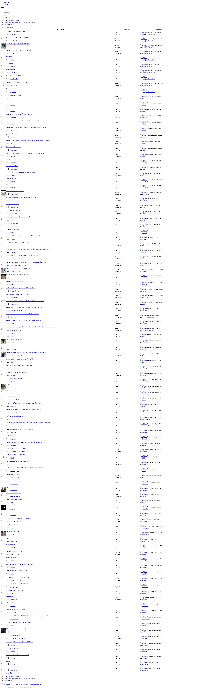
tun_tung (12, 137)
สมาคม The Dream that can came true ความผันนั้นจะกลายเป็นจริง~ (23, 409)
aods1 (11, 143)
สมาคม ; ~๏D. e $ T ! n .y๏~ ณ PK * (15, 551)
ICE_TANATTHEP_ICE (16, 451)
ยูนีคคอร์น (145, 509)
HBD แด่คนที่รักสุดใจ (12, 648)
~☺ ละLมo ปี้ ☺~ (10, 602)
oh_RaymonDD (146, 619)
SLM (11, 509)
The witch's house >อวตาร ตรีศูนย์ (15, 75)
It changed (144, 258)
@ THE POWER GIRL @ (12, 229)
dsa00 (143, 304)
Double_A (13, 323)
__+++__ (8, 667)
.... (6, 512)
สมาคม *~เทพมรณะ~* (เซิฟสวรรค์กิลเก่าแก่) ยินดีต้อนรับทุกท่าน (23, 320)
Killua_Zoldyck (146, 419)
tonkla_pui (13, 406)
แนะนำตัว (8, 538)
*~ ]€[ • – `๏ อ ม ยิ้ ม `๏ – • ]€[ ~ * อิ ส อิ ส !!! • (18, 37)
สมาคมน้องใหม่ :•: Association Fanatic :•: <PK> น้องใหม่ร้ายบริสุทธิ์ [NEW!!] (26, 352)
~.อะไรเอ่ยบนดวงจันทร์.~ (149, 330)
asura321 (8, 108)
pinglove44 (145, 175)
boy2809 (144, 574)
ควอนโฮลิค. (13, 291)
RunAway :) (145, 580)
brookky (12, 105)
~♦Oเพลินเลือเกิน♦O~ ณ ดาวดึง (14, 499)
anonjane (144, 349)
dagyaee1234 (13, 541)
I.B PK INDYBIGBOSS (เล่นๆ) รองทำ (16, 454)
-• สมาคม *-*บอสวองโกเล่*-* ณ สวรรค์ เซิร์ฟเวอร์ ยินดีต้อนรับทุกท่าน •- (25, 153)
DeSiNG (12, 200)
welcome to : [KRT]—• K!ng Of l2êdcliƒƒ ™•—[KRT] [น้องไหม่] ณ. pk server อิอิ (27, 615)
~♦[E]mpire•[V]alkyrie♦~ (12, 487)
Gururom (12, 567)
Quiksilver (13, 304)
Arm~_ (12, 317)
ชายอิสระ (13, 464)
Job (143, 412)
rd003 (11, 98)
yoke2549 (12, 252)
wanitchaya (13, 162)
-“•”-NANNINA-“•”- (15, 258)
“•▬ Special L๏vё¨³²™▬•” (13, 531)
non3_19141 (13, 670)
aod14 (12, 130)
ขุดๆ (7, 346)
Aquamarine (13, 226)
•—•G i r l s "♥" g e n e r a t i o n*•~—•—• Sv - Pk (18, 268)
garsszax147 (13, 645)
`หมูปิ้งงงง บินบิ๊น (146, 388)
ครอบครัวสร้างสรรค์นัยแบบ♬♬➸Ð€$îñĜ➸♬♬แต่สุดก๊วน (22, 197)
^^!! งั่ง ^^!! (145, 625)
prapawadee (145, 323)
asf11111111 (13, 612)
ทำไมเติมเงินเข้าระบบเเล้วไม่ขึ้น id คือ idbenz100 (19, 114)
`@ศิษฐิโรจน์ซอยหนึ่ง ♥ (148, 34)
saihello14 (144, 291)
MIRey (144, 471)
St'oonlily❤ (13, 632)
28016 (12, 53)
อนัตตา (12, 124)
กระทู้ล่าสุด (159, 29)
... (20, 41)
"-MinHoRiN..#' (146, 394)
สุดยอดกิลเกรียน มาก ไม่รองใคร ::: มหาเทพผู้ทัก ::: (19, 429)
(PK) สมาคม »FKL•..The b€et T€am (15, 339)
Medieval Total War (11, 178)
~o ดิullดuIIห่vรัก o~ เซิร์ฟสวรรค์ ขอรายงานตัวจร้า (19, 518)
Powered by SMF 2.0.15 (10, 684)
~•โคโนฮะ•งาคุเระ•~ (11, 435)
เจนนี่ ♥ (144, 632)
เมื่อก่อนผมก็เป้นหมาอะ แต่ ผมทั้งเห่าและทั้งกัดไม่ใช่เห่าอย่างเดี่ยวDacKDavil (26, 236)
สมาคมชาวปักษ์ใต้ (11, 505)
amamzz (12, 387)
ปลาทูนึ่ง (144, 200)
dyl (11, 245)
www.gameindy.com (6, 17)
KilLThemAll (13, 150)
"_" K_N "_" (145, 226)
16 (19, 271)
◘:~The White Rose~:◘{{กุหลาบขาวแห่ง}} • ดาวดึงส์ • (20, 288)
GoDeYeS (13, 368)
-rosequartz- (145, 593)
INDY (12, 85)
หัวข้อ (57, 29)
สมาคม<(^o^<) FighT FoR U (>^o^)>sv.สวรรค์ (18, 50)
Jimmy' (144, 207)
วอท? (143, 265)
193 (17, 554)
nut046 (143, 477)
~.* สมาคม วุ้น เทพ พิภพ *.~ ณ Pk (15, 590)
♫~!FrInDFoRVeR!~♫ (11, 396)
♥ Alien (144, 220)
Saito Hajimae (145, 528)
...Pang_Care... (145, 194)
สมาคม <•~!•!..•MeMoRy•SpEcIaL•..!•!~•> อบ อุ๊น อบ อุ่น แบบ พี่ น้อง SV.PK (26, 262)
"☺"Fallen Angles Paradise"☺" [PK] (15, 31)
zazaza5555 (13, 181)
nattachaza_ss (13, 278)
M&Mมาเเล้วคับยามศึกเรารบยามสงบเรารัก (17, 655)
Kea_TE (12, 471)
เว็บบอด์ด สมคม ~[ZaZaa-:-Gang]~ (15, 95)
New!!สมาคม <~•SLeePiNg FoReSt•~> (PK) (17, 577)
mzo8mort (12, 606)
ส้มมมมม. (144, 638)
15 (22, 47)
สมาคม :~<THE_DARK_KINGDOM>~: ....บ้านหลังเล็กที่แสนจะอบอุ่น (24, 442)
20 (21, 41)
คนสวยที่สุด (9, 56)
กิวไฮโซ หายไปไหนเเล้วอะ (13, 147)
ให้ (7, 88)
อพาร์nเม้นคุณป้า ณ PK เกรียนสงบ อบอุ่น (17, 461)
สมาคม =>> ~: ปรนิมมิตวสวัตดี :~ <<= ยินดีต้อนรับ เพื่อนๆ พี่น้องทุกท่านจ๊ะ (26, 120)
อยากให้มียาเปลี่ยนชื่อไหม (13, 524)
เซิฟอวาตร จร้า (10, 63)
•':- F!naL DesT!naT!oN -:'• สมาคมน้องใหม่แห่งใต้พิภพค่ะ (21, 172)
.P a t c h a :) (145, 297)
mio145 (12, 561)
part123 (12, 528)
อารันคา (12, 60)
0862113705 (145, 664)
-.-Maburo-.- (13, 175)
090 (7, 184)
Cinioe (12, 599)
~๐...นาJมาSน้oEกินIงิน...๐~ (149, 317)
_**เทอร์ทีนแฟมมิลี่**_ (12, 166)
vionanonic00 (13, 426)
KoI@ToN (13, 658)
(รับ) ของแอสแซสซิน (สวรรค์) (14, 378)
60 (16, 245)
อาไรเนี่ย (12, 239)
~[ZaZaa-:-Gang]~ (10, 333)
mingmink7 (13, 439)
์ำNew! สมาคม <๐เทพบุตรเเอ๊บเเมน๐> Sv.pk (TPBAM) (20, 365)
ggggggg (8, 661)
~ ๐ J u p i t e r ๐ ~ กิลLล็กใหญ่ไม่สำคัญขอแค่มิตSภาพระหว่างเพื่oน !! (24, 467)
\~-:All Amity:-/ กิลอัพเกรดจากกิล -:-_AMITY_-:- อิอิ (19, 642)
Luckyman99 (13, 297)
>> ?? (7, 385)
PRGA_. (12, 220)
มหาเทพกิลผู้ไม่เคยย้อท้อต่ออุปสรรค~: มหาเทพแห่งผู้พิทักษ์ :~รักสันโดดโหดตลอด (28, 422)
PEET (12, 213)
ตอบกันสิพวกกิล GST (11, 544)
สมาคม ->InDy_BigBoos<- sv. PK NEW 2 (17, 82)
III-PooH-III (145, 484)
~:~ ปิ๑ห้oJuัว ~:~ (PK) (12, 223)
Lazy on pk (13, 419)
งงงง (143, 98)
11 (18, 477)
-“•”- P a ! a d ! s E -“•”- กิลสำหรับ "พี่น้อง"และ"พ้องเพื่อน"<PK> (23, 255)
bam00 (12, 502)
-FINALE (12, 342)
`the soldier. (145, 554)
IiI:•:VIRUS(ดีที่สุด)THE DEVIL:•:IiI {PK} (17, 635)
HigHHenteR (13, 490)
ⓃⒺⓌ (12, 271)
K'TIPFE (144, 130)
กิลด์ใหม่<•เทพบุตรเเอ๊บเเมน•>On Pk (15, 416)
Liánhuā (144, 547)
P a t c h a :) (13, 355)
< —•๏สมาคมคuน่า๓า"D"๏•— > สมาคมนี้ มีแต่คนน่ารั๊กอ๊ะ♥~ (22, 314)
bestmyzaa (13, 349)
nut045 (12, 477)
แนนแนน (12, 375)
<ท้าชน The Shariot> (11, 557)
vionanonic (13, 432)
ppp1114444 (13, 547)
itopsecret (12, 651)
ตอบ (125, 29)
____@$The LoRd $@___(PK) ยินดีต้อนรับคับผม (19, 622)
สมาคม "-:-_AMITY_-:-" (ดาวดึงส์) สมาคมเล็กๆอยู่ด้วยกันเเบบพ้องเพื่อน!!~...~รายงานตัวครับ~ (31, 327)
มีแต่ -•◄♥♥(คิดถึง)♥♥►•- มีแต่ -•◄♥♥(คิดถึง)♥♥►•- (20, 564)
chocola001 (13, 207)
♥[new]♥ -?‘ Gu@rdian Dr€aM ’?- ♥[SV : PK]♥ (18, 44)
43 (28, 451)
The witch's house (10, 69)
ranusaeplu (144, 233)
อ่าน (128, 29)
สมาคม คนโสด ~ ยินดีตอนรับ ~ (14, 474)
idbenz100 (13, 117)
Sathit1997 (144, 439)
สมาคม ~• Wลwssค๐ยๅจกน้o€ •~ (15, 191)
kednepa (12, 496)
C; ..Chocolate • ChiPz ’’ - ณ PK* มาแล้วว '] (17, 242)
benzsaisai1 (13, 34)
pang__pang (13, 169)
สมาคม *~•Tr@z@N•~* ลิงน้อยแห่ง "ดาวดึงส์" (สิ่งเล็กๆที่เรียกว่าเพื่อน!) (25, 307)
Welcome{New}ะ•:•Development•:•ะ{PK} (17, 294)
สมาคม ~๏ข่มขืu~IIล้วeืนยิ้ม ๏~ (14, 281)
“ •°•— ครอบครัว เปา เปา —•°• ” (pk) (16, 629)
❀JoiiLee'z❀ (13, 41)
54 (20, 521)
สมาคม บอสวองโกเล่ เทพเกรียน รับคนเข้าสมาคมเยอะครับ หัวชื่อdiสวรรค (26, 127)
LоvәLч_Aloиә (146, 271)
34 (21, 355)
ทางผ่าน (12, 232)
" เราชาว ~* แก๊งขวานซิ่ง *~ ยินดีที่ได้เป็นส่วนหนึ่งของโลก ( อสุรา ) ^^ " (25, 403)
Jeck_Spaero (13, 330)
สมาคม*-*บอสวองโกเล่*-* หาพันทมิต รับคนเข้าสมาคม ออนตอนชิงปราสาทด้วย (27, 140)
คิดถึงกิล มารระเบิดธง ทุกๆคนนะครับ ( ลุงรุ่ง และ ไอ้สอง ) (21, 480)
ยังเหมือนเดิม (14, 72)
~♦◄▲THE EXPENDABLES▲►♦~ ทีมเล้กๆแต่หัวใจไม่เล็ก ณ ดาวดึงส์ (25, 301)
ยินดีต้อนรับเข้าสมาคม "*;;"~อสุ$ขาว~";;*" (17, 609)
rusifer (12, 194)
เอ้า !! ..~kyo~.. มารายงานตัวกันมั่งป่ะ (16, 372)
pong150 (12, 593)
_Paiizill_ (144, 496)
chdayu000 (13, 515)
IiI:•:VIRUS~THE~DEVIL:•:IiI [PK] (15, 448)
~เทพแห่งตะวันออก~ (11, 101)
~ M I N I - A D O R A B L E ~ (14, 159)
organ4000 (13, 92)
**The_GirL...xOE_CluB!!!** (13, 493)
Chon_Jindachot (146, 342)
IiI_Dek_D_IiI (14, 580)
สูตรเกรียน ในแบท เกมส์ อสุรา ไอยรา (16, 134)
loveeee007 (13, 284)
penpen (12, 625)
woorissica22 (13, 445)
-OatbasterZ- (13, 381)
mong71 (12, 362)
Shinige (144, 400)
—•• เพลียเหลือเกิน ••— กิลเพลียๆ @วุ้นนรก (17, 583)
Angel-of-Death (14, 484)
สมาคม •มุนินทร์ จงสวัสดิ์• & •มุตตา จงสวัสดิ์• (18, 217)
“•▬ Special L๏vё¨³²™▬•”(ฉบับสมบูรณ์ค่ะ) (17, 274)
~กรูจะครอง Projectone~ (12, 204)
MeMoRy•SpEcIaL (15, 265)
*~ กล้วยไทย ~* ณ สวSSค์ (13, 210)
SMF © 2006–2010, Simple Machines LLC (29, 684)
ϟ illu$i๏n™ (145, 587)
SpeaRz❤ (12, 521)
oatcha (143, 406)
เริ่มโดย (62, 29)
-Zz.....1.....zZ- (14, 619)
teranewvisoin (13, 412)
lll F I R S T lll (9, 596)
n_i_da (12, 574)
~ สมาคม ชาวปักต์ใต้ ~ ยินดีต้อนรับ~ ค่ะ (17, 570)
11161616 (12, 66)
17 (28, 638)
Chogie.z (12, 156)
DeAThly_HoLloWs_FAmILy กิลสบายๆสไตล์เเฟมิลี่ (19, 359)
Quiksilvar (144, 310)
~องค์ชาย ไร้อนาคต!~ (16, 310)
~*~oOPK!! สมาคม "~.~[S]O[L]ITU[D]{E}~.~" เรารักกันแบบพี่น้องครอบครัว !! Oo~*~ (29, 249)
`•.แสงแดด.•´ (13, 47)
